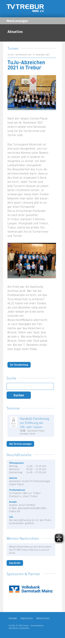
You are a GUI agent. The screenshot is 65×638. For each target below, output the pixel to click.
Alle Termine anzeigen (20, 443)
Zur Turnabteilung (19, 364)
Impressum (26, 618)
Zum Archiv (14, 562)
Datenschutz (43, 618)
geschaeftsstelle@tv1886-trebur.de (28, 509)
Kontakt (13, 618)
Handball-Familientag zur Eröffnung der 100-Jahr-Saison (34, 422)
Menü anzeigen (17, 20)
